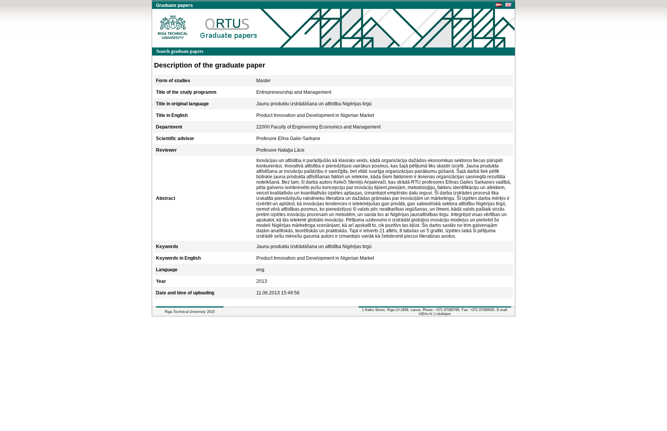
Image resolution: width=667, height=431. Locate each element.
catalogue (443, 314)
